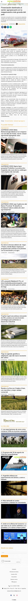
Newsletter (14, 577)
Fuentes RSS (14, 574)
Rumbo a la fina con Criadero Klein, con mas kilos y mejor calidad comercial (13, 390)
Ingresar (15, 582)
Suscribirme (4, 556)
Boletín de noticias (7, 548)
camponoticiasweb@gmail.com (14, 591)
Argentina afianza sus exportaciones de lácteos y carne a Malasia (13, 477)
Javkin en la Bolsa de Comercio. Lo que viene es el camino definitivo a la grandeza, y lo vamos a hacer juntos (14, 526)
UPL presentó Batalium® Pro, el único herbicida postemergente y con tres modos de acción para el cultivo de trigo (13, 284)
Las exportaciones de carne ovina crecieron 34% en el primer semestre (14, 430)
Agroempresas (4, 24)
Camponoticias (21, 24)
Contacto (14, 569)
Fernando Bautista (9, 120)
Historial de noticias (14, 572)
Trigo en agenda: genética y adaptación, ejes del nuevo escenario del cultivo (13, 356)
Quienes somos (14, 579)
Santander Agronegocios (19, 120)
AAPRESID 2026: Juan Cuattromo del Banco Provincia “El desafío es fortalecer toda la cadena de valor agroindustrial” (14, 207)
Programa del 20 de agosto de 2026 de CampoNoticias (12, 453)
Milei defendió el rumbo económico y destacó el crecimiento (13, 502)
